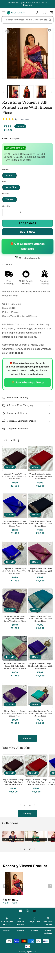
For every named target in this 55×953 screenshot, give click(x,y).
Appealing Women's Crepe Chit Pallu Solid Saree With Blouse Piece (40, 713)
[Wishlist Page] (44, 12)
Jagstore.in (31, 952)
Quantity (6, 206)
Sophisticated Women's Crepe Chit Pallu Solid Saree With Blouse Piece (15, 618)
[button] (3, 12)
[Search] (50, 19)
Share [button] (9, 264)
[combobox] (27, 19)
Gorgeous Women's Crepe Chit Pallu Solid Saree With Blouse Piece (14, 523)
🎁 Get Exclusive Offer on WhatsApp (27, 246)
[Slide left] (3, 92)
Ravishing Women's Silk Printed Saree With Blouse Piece (11, 899)
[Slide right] (51, 92)
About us (7, 930)
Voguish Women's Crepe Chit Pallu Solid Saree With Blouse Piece (14, 476)
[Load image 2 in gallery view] (27, 91)
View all (27, 738)
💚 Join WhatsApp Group (27, 382)
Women (10, 199)
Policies (34, 930)
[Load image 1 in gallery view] (13, 91)
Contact (20, 930)
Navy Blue (11, 187)
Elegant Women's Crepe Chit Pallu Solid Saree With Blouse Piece (40, 618)
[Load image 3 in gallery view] (41, 91)
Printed (9, 175)
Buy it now (27, 232)
